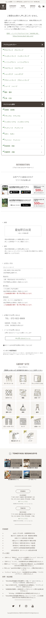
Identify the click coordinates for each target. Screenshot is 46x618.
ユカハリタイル (36, 581)
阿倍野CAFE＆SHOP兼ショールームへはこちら (23, 503)
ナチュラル (16, 116)
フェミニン (16, 140)
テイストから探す (9, 104)
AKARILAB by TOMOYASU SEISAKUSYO (21, 613)
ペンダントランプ (23, 56)
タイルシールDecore (19, 582)
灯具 (10, 98)
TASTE (23, 6)
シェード (14, 86)
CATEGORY (12, 6)
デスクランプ (19, 50)
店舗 (13, 152)
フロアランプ (19, 68)
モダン (12, 134)
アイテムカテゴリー (10, 44)
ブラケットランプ (23, 80)
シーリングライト (23, 62)
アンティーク (19, 128)
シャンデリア (19, 74)
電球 (10, 92)
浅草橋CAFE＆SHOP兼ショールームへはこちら (23, 520)
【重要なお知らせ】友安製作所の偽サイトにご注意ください (23, 370)
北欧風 (12, 110)
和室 (13, 146)
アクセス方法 (24, 501)
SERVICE (32, 6)
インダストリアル (23, 122)
